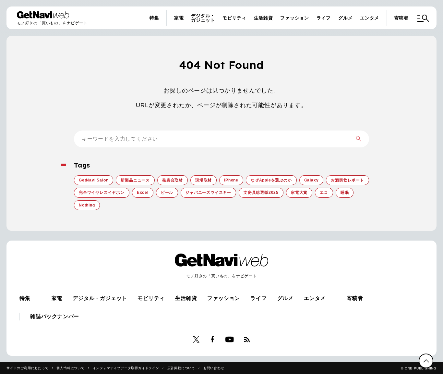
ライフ (324, 18)
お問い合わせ (213, 368)
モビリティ (234, 18)
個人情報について (70, 368)
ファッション (294, 18)
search (359, 139)
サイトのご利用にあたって (27, 368)
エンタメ (369, 18)
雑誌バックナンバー (54, 316)
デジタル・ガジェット (203, 17)
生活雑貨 (263, 18)
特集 (154, 18)
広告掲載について (181, 368)
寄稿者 (401, 18)
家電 (179, 18)
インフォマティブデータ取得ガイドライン (126, 368)
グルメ (345, 18)
